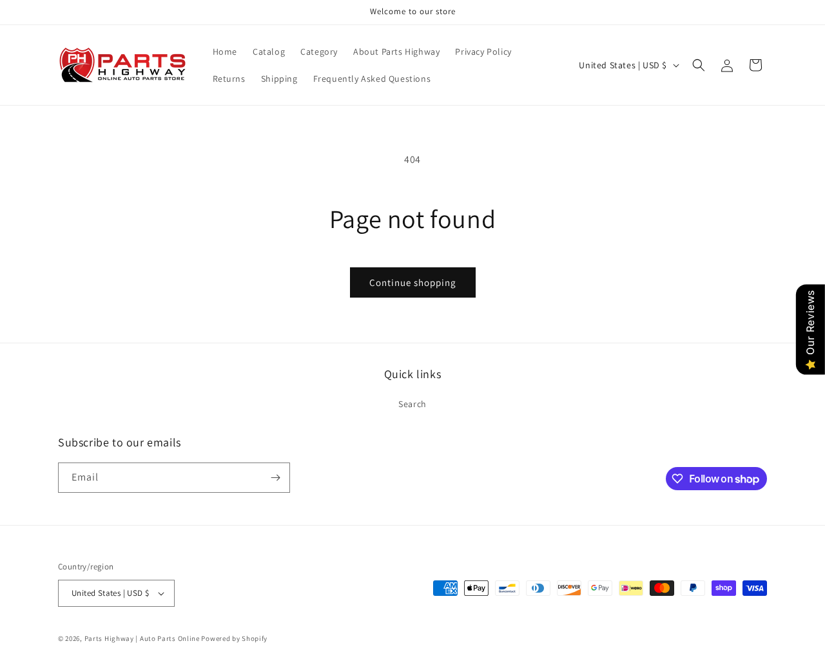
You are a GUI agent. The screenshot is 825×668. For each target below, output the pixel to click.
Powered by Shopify (234, 638)
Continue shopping (412, 282)
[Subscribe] (275, 478)
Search (412, 404)
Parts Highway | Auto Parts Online (142, 638)
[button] (698, 65)
